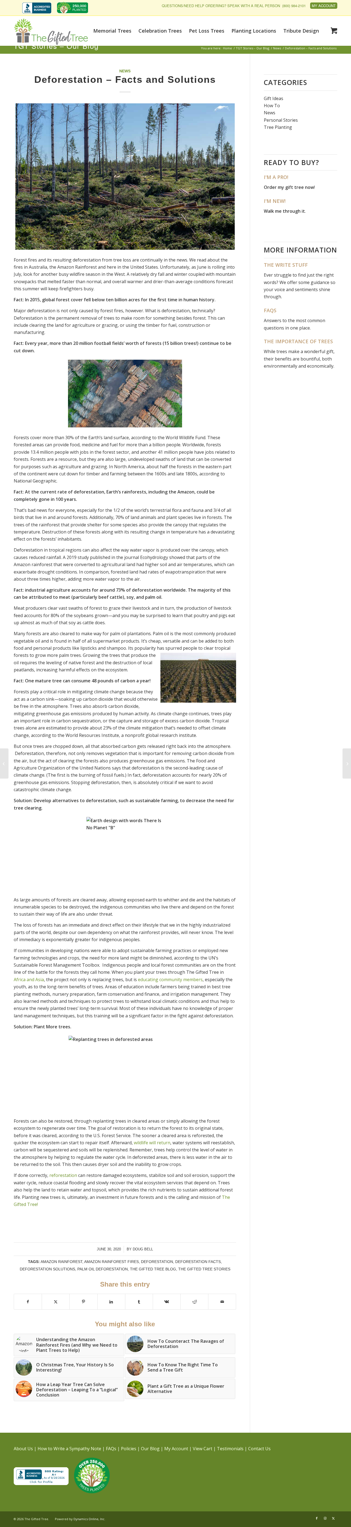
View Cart (202, 1449)
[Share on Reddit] (194, 1301)
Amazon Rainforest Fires (111, 1261)
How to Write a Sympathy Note (69, 1449)
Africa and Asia (29, 980)
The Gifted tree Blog (153, 1269)
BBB (37, 7)
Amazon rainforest (61, 1261)
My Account (324, 5)
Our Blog (150, 1449)
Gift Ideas (273, 98)
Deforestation (157, 1261)
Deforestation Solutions (47, 1269)
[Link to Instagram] (325, 1518)
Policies (128, 1449)
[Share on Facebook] (28, 1301)
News (125, 71)
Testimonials (230, 1449)
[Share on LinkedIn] (111, 1301)
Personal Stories (281, 120)
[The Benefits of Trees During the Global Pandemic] (346, 763)
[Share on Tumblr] (139, 1301)
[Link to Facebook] (317, 1518)
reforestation (63, 1175)
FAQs (111, 1449)
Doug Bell (143, 1249)
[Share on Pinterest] (83, 1301)
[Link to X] (333, 1518)
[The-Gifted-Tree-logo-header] (51, 31)
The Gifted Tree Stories (204, 1269)
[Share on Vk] (166, 1301)
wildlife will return (152, 1143)
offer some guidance (308, 282)
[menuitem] (38, 8)
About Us (23, 1449)
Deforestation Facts (198, 1261)
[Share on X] (55, 1301)
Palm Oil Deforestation (102, 1269)
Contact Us (259, 1449)
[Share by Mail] (222, 1301)
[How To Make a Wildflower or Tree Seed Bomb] (4, 763)
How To (272, 106)
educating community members (170, 980)
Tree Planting (278, 127)
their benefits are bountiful (292, 359)
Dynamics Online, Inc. (89, 1519)
